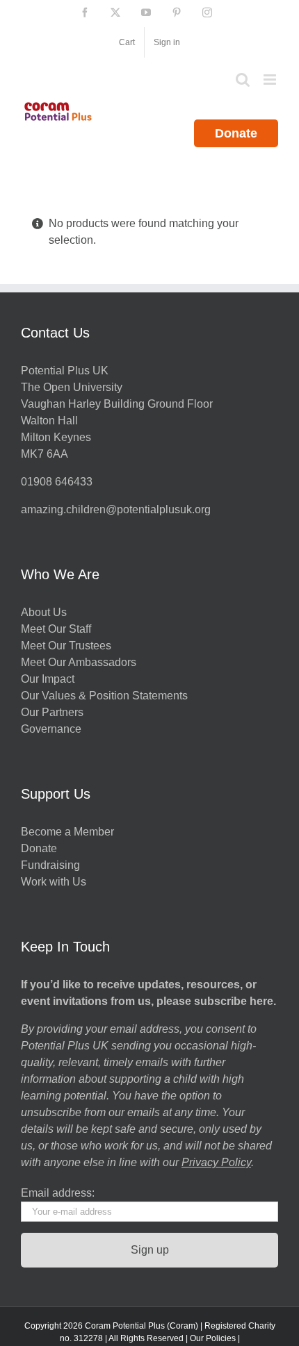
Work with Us (53, 882)
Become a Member (67, 832)
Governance (51, 729)
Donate (236, 133)
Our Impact (49, 679)
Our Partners (52, 712)
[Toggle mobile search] (243, 79)
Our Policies (213, 1338)
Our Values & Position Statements (104, 695)
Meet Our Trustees (66, 645)
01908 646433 (56, 482)
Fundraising (50, 865)
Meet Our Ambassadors (78, 662)
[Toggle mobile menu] (271, 79)
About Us (44, 612)
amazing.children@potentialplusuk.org (116, 509)
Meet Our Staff (56, 629)
